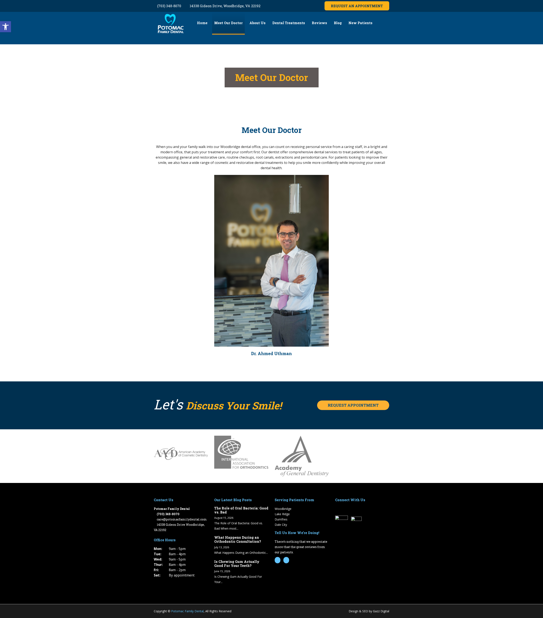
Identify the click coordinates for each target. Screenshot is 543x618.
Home (202, 23)
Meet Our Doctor (228, 23)
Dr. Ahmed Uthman (271, 353)
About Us (257, 23)
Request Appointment (353, 405)
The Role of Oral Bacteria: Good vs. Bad (241, 510)
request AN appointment (357, 6)
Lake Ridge (282, 514)
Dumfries (281, 519)
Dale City (281, 525)
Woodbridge (283, 509)
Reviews (319, 23)
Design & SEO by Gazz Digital (369, 611)
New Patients (360, 23)
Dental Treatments (288, 23)
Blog (338, 23)
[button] (5, 26)
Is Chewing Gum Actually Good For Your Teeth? (236, 563)
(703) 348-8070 (168, 6)
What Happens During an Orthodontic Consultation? (237, 539)
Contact (204, 45)
